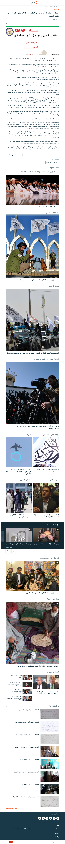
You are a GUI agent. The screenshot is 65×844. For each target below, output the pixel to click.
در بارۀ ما (57, 837)
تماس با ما (56, 828)
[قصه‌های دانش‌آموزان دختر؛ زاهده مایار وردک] (50, 739)
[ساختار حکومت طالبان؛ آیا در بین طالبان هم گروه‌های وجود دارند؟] (19, 498)
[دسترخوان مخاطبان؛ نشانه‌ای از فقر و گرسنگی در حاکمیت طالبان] (32, 633)
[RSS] (39, 818)
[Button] (10, 23)
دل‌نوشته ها (54, 706)
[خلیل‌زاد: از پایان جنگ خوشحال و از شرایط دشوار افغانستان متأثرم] (46, 682)
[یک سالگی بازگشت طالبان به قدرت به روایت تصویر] (32, 576)
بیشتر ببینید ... (9, 547)
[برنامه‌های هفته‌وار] (25, 842)
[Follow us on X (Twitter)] (54, 818)
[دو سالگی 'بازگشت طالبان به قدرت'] (32, 190)
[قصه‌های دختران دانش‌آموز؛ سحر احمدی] (50, 751)
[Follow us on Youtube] (50, 818)
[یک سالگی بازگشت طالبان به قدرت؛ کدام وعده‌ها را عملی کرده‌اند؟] (32, 246)
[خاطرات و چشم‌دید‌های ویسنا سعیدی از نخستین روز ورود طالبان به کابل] (27, 691)
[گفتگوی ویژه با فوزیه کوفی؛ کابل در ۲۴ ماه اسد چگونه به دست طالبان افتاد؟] (27, 684)
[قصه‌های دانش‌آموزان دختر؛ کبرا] (50, 789)
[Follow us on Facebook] (57, 818)
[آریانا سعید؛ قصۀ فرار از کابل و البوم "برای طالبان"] (27, 677)
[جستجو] (53, 842)
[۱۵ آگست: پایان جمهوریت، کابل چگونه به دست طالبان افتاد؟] (46, 498)
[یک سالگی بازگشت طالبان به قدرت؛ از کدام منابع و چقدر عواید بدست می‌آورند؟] (32, 320)
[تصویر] (39, 842)
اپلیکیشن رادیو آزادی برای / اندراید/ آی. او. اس (21, 828)
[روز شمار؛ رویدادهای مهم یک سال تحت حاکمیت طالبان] (46, 452)
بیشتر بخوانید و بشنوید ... (11, 808)
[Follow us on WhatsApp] (43, 818)
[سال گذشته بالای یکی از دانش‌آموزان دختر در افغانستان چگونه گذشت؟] (27, 698)
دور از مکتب (54, 524)
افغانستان (56, 10)
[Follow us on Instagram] (46, 818)
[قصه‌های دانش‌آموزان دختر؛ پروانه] (50, 764)
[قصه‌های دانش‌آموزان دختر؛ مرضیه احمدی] (50, 776)
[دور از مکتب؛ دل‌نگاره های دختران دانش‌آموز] (46, 535)
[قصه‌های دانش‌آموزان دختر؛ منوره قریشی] (50, 714)
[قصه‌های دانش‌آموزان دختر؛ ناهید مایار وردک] (50, 801)
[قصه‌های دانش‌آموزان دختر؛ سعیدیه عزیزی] (50, 726)
